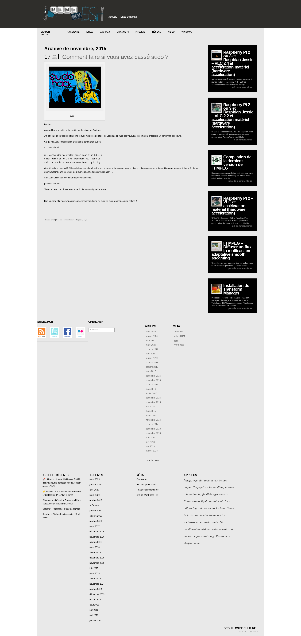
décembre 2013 (153, 429)
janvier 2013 (152, 451)
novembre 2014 (153, 420)
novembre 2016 (153, 380)
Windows (187, 32)
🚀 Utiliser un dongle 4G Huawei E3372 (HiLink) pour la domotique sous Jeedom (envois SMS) (62, 483)
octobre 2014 (152, 424)
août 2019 (150, 354)
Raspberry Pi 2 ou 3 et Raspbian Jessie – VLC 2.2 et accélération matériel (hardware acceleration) (232, 115)
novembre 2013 (153, 433)
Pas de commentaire (240, 180)
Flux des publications (147, 484)
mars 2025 (151, 331)
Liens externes (129, 17)
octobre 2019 (152, 349)
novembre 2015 (153, 402)
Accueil (113, 17)
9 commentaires (243, 139)
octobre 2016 (152, 384)
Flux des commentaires (148, 490)
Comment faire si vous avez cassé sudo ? (115, 56)
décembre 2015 (153, 398)
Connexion (179, 331)
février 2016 (151, 393)
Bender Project (46, 33)
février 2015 (151, 415)
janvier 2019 (152, 358)
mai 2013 (150, 446)
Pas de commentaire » (65, 220)
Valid (180, 336)
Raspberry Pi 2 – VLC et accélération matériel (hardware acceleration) (232, 205)
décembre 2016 (153, 376)
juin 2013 (150, 442)
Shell (53, 220)
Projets (140, 32)
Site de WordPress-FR (147, 495)
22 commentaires (242, 225)
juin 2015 (150, 406)
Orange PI (123, 32)
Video (171, 32)
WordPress (179, 345)
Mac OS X (105, 32)
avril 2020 (150, 340)
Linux (89, 32)
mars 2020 (151, 345)
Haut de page (152, 460)
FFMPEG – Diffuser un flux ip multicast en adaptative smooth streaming (231, 250)
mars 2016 (151, 389)
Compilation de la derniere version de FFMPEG (231, 162)
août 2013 (150, 437)
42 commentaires (242, 87)
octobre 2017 (152, 367)
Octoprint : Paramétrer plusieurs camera (61, 509)
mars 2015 (151, 411)
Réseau (156, 32)
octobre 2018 (152, 362)
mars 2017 (151, 371)
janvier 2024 (152, 336)
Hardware (73, 32)
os (84, 220)
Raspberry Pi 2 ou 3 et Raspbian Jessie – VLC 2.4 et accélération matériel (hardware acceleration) (232, 63)
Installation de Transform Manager (236, 289)
